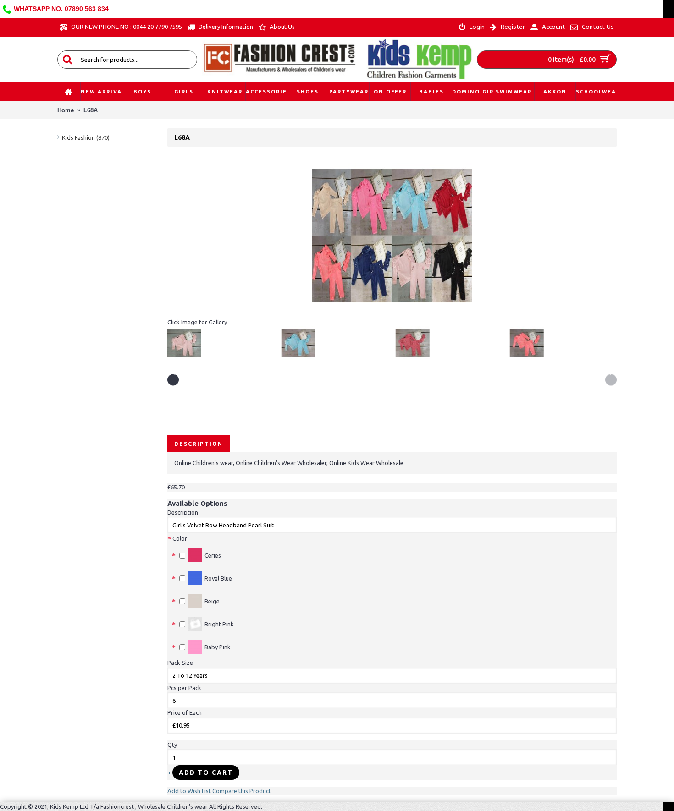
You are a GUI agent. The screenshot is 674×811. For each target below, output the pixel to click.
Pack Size (180, 662)
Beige (212, 601)
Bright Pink (219, 624)
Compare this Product (241, 791)
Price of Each (184, 712)
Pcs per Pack (184, 688)
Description (198, 444)
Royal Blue (218, 578)
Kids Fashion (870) (86, 137)
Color (179, 538)
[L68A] (392, 314)
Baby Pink (217, 647)
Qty (172, 744)
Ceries (212, 555)
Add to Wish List (189, 791)
